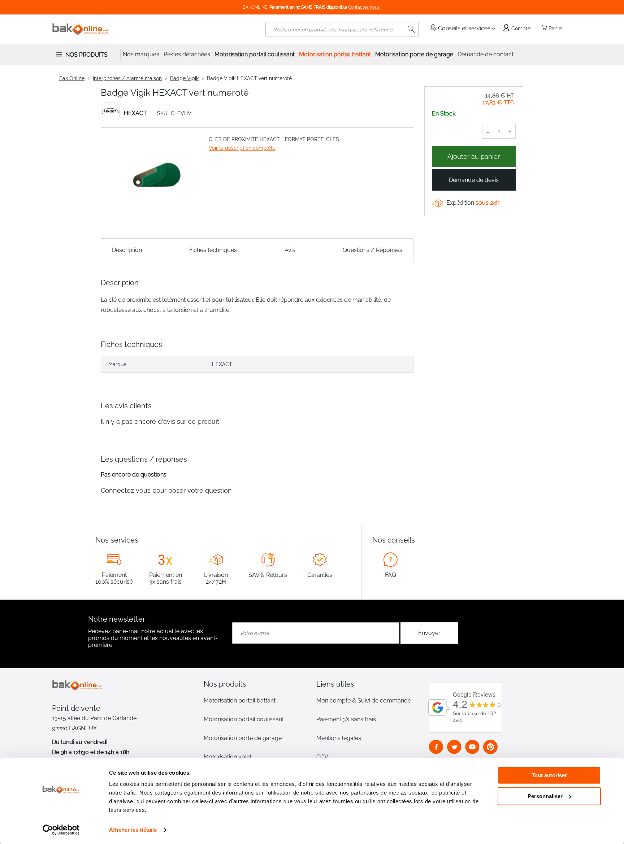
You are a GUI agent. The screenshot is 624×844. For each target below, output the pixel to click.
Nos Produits (86, 54)
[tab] (256, 684)
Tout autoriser (549, 775)
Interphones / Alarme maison (127, 78)
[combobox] (342, 29)
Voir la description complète (242, 148)
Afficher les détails (133, 830)
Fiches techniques (213, 250)
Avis (290, 250)
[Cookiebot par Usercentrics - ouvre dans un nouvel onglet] (61, 830)
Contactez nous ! (365, 7)
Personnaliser (545, 796)
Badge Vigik (184, 78)
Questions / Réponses (372, 250)
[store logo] (80, 29)
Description (127, 250)
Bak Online (71, 78)
